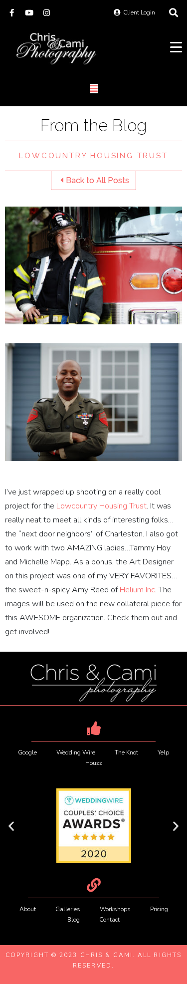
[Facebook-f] (11, 12)
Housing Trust (101, 505)
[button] (11, 826)
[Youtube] (29, 12)
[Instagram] (46, 12)
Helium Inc (137, 589)
